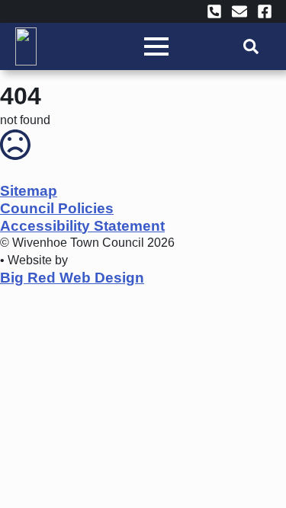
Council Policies (57, 208)
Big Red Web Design (72, 278)
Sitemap (28, 191)
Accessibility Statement (82, 226)
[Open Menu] (156, 46)
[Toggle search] (251, 46)
